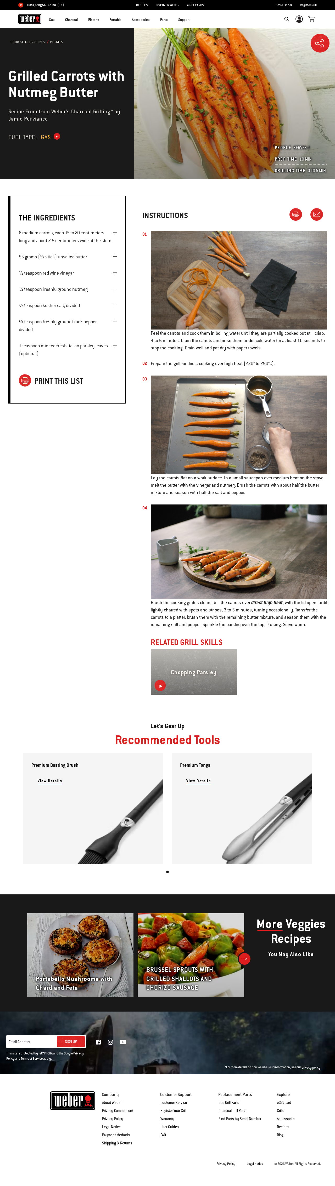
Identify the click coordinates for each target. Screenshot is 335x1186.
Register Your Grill (173, 1110)
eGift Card (284, 1102)
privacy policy (311, 1067)
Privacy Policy (112, 1118)
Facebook (98, 1042)
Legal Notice (111, 1127)
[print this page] (297, 214)
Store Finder (284, 5)
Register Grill (308, 5)
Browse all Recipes (27, 42)
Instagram (110, 1042)
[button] (58, 18)
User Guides (169, 1127)
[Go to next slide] (244, 959)
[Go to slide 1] (167, 872)
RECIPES (142, 5)
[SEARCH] (287, 19)
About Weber (111, 1102)
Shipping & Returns (117, 1143)
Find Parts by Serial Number (240, 1118)
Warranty (167, 1118)
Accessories (286, 1118)
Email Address (19, 1042)
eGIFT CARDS (195, 5)
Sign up (71, 1041)
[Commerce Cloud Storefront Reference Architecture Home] (29, 19)
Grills (280, 1110)
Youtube (123, 1042)
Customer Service (173, 1102)
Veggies (57, 42)
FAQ (163, 1135)
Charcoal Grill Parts (233, 1110)
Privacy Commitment (117, 1110)
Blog (280, 1135)
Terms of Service (32, 1059)
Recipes (283, 1127)
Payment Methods (116, 1135)
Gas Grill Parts (229, 1102)
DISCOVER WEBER (167, 5)
